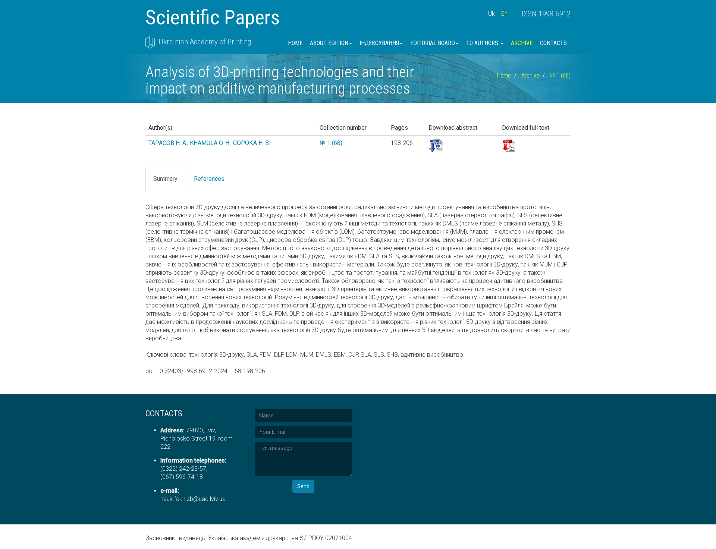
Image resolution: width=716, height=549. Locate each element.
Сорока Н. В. (251, 142)
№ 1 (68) (560, 75)
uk (491, 13)
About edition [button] (329, 43)
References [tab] (209, 178)
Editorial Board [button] (432, 43)
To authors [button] (483, 43)
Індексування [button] (379, 43)
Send (303, 486)
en (504, 13)
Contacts (553, 43)
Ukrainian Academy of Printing (204, 41)
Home (295, 43)
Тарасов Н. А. (167, 142)
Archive (522, 43)
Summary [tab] (165, 178)
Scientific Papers (212, 17)
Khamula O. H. (210, 142)
